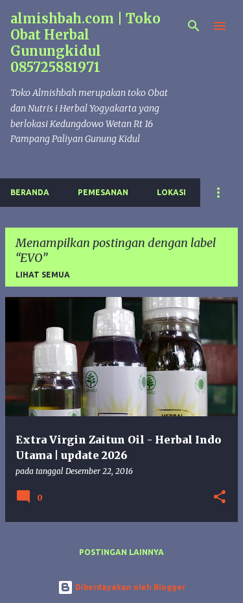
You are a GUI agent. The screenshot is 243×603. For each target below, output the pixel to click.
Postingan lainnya (121, 552)
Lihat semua (43, 274)
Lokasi (171, 192)
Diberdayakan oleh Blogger (129, 587)
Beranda (29, 192)
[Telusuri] (194, 25)
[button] (219, 497)
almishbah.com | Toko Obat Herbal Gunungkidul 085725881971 (85, 42)
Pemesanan (103, 192)
